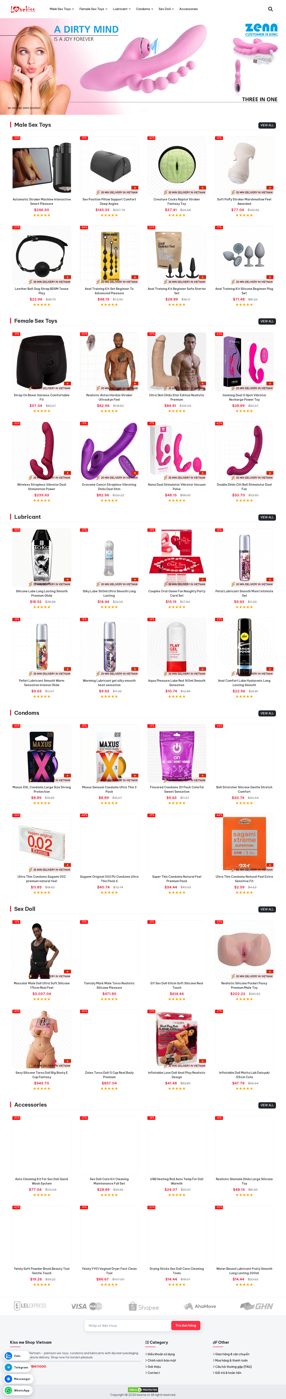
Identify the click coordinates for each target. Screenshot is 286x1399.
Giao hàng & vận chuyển (232, 1354)
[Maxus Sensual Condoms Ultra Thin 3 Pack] (109, 753)
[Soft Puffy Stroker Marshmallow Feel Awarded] (244, 166)
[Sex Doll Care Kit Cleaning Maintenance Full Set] (109, 1145)
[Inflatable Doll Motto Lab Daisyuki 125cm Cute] (244, 1039)
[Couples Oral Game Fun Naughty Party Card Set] (177, 558)
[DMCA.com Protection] (143, 1389)
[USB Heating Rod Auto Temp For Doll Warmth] (177, 1145)
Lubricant (27, 516)
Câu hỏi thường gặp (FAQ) (233, 1367)
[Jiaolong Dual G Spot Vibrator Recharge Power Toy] (244, 362)
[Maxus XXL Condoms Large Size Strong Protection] (42, 753)
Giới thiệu (154, 1367)
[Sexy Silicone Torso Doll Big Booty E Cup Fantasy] (42, 1039)
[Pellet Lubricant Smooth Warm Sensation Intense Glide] (42, 647)
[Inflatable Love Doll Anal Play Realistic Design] (177, 1039)
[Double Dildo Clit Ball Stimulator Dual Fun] (244, 451)
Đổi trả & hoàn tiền (228, 1373)
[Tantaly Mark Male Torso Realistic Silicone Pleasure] (109, 949)
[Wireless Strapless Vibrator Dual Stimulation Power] (42, 451)
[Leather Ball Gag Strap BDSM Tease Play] (42, 255)
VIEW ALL (267, 125)
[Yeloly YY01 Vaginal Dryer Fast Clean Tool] (109, 1235)
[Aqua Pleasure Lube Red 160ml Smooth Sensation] (177, 647)
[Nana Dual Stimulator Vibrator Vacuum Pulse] (177, 451)
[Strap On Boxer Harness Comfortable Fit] (42, 362)
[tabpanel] (143, 66)
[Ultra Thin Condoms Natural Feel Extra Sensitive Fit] (244, 843)
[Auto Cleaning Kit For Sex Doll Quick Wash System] (42, 1145)
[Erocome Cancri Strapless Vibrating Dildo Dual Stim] (109, 451)
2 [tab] (144, 110)
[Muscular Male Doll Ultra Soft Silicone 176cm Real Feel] (42, 949)
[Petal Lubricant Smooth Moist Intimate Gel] (244, 558)
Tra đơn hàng (185, 1325)
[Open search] (270, 9)
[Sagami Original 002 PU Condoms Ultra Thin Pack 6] (109, 843)
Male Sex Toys (32, 124)
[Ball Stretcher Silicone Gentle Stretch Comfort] (244, 753)
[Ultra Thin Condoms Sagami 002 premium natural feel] (42, 843)
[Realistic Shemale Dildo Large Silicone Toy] (244, 1145)
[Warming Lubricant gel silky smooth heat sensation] (109, 647)
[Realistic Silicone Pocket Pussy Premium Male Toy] (244, 949)
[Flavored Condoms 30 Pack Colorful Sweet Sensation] (177, 753)
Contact (154, 1373)
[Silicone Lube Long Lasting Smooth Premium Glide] (42, 558)
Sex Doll (24, 908)
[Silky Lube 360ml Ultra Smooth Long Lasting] (109, 558)
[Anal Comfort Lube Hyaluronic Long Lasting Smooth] (244, 647)
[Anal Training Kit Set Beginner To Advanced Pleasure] (109, 255)
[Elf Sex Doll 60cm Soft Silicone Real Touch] (177, 949)
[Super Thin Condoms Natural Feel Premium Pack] (177, 843)
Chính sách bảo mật (162, 1360)
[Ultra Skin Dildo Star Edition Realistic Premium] (177, 362)
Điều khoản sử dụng (161, 1354)
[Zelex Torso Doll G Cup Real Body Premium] (109, 1039)
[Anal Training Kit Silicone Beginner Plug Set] (244, 255)
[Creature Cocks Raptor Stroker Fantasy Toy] (177, 166)
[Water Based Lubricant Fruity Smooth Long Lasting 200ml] (244, 1235)
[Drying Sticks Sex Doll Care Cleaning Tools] (177, 1235)
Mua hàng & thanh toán (231, 1360)
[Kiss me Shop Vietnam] (23, 9)
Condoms (26, 712)
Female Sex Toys (35, 320)
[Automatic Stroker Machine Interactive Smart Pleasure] (42, 166)
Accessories (30, 1104)
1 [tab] (141, 110)
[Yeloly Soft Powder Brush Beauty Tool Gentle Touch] (42, 1235)
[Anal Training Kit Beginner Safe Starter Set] (177, 255)
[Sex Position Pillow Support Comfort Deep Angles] (109, 166)
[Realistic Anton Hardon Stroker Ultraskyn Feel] (109, 362)
